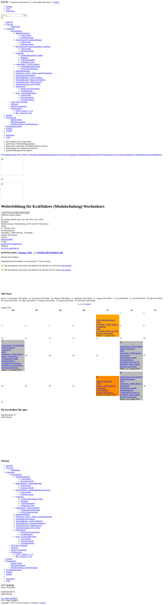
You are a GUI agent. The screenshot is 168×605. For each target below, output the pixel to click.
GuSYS (43, 603)
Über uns (9, 24)
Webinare (14, 104)
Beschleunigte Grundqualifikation (29, 40)
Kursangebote (16, 31)
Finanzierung (11, 117)
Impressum (10, 11)
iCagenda (88, 304)
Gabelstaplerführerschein (30, 66)
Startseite (9, 22)
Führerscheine (16, 109)
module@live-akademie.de (11, 244)
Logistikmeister (27, 91)
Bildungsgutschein (18, 122)
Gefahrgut (20, 53)
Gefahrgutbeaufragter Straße (32, 55)
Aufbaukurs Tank (27, 62)
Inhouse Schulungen (19, 106)
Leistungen (10, 29)
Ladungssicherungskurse (25, 75)
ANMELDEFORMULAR (50, 252)
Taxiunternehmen (27, 100)
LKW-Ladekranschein (29, 69)
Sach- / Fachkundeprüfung (26, 93)
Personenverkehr (27, 38)
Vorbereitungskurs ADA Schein (28, 84)
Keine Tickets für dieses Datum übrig (15, 213)
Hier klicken (67, 266)
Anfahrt (56, 2)
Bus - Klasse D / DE (24, 113)
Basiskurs (24, 58)
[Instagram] (4, 2)
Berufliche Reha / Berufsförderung (24, 124)
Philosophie (15, 26)
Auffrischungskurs (28, 60)
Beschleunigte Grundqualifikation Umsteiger (33, 46)
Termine (9, 115)
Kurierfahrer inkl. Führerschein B (29, 82)
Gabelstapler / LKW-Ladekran (27, 64)
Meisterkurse (21, 86)
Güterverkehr (26, 35)
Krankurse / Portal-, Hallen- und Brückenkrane (34, 73)
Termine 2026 (25, 252)
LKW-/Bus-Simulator (19, 102)
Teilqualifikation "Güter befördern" (29, 77)
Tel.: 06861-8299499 (9, 598)
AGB (8, 9)
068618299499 (7, 239)
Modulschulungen (23, 33)
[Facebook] (2, 2)
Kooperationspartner (14, 126)
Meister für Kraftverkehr (30, 89)
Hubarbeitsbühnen (23, 71)
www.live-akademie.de (10, 248)
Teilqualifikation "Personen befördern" (31, 80)
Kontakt (9, 6)
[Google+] (7, 2)
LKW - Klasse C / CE (24, 111)
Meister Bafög (16, 120)
